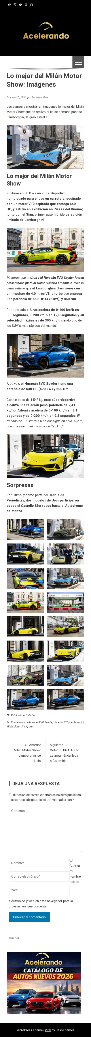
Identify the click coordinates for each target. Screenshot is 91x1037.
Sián (29, 214)
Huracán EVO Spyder (59, 278)
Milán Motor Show (17, 726)
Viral (48, 1030)
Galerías (30, 715)
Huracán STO (61, 722)
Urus (33, 278)
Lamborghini (76, 722)
